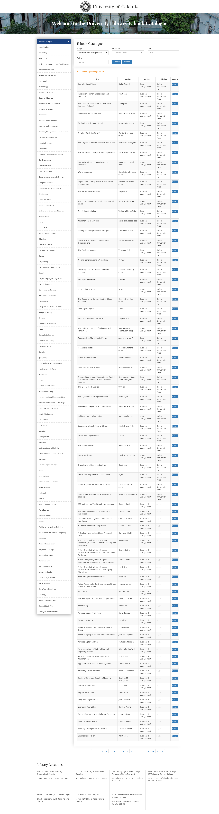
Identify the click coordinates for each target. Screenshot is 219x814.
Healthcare (43, 374)
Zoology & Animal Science (48, 611)
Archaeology (43, 86)
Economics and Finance (47, 233)
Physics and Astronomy (48, 504)
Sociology (42, 595)
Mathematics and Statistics (49, 448)
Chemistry (43, 149)
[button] (92, 52)
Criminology (43, 194)
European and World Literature (50, 307)
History (41, 380)
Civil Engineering (45, 160)
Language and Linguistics (48, 408)
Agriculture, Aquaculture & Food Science (54, 64)
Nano (41, 470)
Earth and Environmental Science (51, 211)
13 (148, 751)
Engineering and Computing (49, 267)
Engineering (43, 261)
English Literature (45, 284)
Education (42, 239)
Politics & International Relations (51, 527)
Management (44, 436)
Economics (43, 228)
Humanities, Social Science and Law (52, 397)
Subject (80, 48)
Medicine (42, 459)
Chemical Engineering (47, 143)
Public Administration (47, 544)
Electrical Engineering (47, 250)
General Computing (46, 340)
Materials (42, 442)
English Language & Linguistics (50, 278)
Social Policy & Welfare (47, 578)
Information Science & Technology (52, 403)
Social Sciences (44, 583)
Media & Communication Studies (51, 453)
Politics (41, 521)
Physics (41, 499)
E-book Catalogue (45, 41)
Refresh (127, 62)
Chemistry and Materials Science (51, 154)
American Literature (46, 69)
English (41, 273)
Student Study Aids (46, 606)
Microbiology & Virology (48, 465)
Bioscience (43, 115)
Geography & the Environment (50, 363)
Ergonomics (43, 301)
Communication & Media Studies (51, 177)
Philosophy (43, 493)
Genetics (42, 352)
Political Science (45, 516)
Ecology (42, 222)
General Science (45, 346)
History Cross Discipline (47, 386)
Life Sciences (43, 419)
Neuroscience (44, 476)
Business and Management (49, 126)
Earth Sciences (44, 216)
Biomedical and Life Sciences (49, 103)
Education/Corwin (45, 245)
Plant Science (44, 510)
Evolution (42, 318)
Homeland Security (46, 391)
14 (153, 751)
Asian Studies (44, 47)
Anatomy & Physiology (47, 75)
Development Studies (47, 205)
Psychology (43, 538)
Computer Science (45, 182)
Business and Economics (48, 120)
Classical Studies (45, 166)
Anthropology (44, 81)
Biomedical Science (46, 109)
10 (132, 751)
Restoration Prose (45, 561)
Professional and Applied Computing (52, 532)
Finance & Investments (47, 324)
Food (41, 329)
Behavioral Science (46, 98)
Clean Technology (45, 171)
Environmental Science (47, 290)
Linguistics (43, 425)
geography (43, 357)
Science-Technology (46, 572)
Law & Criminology (46, 414)
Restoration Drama (46, 555)
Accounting (43, 53)
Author (80, 58)
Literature (42, 431)
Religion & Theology (46, 549)
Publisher (116, 48)
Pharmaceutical (44, 487)
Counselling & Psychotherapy (50, 188)
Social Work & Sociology (48, 589)
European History (45, 312)
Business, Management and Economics (53, 132)
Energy (41, 256)
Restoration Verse (45, 566)
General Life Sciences (46, 335)
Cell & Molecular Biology (48, 137)
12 (142, 751)
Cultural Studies (45, 199)
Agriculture (43, 58)
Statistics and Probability (48, 600)
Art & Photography (46, 92)
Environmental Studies (47, 295)
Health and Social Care (47, 369)
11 (137, 751)
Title (149, 48)
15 (158, 751)
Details (174, 84)
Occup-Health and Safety (48, 482)
